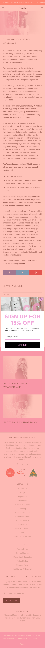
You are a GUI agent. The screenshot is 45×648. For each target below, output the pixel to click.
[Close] (41, 299)
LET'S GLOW (22, 345)
